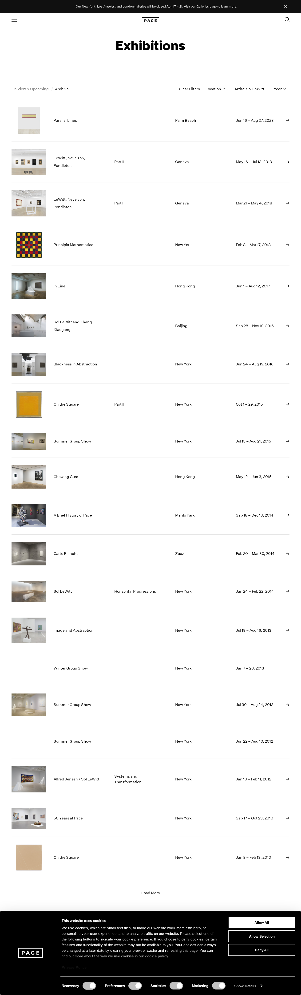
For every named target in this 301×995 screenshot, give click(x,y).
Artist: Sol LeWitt (249, 89)
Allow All (261, 922)
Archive (62, 89)
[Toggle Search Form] (287, 19)
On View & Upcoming (30, 89)
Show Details (245, 986)
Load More (150, 893)
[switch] (135, 985)
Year (278, 89)
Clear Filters (189, 89)
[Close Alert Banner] (285, 7)
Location (214, 89)
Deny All (262, 950)
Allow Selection (262, 936)
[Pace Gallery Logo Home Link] (150, 20)
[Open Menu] (14, 20)
